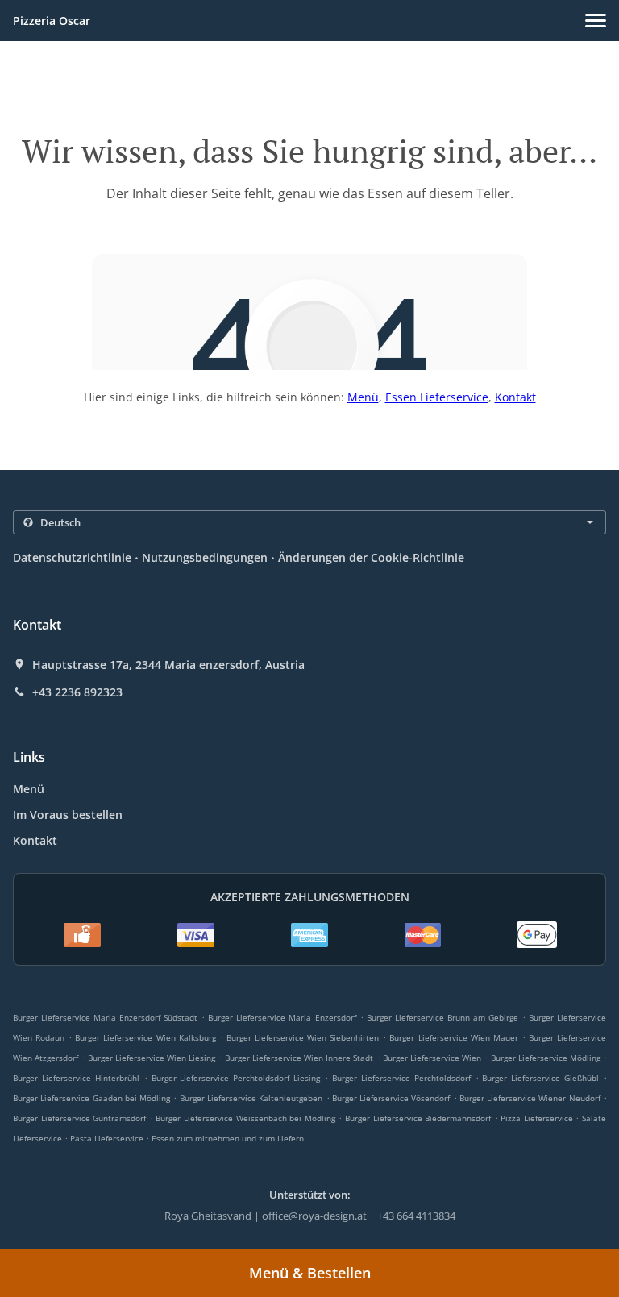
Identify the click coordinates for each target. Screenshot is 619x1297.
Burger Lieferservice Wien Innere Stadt (299, 1057)
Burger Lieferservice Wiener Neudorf (529, 1098)
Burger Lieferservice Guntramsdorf (79, 1118)
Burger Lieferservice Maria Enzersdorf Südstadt (105, 1017)
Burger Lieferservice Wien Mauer (453, 1037)
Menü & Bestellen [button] (310, 1272)
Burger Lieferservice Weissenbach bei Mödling (245, 1118)
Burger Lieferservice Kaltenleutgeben (251, 1098)
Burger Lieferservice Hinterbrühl (76, 1077)
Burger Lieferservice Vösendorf (391, 1098)
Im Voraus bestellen (68, 814)
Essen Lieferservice (436, 397)
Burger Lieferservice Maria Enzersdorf (281, 1017)
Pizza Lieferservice (538, 1118)
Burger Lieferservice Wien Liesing (152, 1057)
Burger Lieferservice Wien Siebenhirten (302, 1037)
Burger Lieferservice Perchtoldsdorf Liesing (236, 1077)
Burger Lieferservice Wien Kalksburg (145, 1037)
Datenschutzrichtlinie (72, 557)
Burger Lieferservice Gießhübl (540, 1077)
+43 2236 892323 (77, 692)
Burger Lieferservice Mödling (545, 1057)
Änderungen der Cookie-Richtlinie (371, 557)
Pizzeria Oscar (51, 20)
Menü (363, 397)
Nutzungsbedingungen (205, 557)
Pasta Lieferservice (108, 1138)
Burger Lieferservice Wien (432, 1057)
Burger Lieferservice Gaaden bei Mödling (91, 1098)
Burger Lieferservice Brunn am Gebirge (442, 1017)
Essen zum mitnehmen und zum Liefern (228, 1138)
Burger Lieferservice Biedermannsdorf (418, 1118)
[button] (595, 20)
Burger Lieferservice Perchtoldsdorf (401, 1077)
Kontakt (515, 397)
